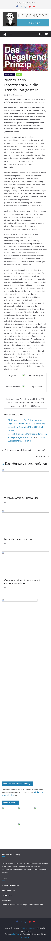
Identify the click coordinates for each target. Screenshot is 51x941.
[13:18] (5, 502)
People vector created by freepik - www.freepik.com (22, 905)
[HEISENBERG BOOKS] (5, 34)
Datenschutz (7, 895)
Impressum (6, 900)
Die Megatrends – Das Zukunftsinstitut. (25, 420)
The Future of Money (10, 885)
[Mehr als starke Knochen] (25, 512)
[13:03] (5, 543)
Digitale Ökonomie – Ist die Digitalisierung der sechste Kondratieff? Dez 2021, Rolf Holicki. (26, 427)
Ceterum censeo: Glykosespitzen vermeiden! (25, 450)
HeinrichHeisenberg (15, 95)
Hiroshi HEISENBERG (10, 866)
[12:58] (5, 587)
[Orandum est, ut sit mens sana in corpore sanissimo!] (25, 553)
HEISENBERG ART (9, 890)
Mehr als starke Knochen (18, 539)
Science (19, 74)
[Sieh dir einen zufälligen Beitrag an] (46, 34)
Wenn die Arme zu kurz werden (21, 497)
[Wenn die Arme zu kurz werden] (25, 470)
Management (9, 74)
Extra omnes (40, 456)
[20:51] (5, 95)
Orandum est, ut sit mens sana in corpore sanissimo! (22, 582)
